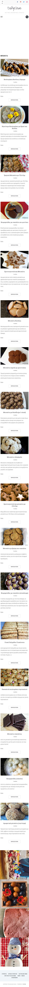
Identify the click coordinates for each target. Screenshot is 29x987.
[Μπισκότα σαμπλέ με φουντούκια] (14, 355)
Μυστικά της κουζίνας (10, 975)
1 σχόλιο (15, 736)
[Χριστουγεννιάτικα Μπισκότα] (14, 259)
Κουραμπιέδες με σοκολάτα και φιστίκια (14, 222)
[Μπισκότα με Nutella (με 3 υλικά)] (14, 400)
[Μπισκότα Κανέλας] (14, 309)
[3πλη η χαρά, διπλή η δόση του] (14, 864)
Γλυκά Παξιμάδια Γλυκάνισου (14, 642)
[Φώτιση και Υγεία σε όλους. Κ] (14, 893)
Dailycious (14, 8)
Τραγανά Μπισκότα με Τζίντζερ (14, 175)
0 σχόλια (15, 82)
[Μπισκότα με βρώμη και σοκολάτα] (14, 536)
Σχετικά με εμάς (23, 974)
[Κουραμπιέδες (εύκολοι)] (14, 766)
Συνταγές (4, 974)
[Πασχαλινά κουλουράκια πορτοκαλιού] (14, 677)
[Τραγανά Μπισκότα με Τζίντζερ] (14, 163)
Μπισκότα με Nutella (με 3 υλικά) (14, 412)
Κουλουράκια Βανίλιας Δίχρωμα (14, 79)
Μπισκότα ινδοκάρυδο (14, 457)
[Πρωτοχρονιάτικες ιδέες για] (14, 952)
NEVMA (24, 984)
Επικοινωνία (14, 977)
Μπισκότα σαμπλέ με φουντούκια (14, 368)
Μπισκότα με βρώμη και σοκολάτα (14, 548)
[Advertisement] (14, 36)
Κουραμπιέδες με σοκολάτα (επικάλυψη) (14, 593)
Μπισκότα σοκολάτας (14, 734)
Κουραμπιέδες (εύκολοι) (14, 779)
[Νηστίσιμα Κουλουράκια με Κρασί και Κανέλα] (14, 114)
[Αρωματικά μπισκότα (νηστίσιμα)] (14, 811)
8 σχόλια (15, 551)
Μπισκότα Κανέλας (14, 321)
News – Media (21, 975)
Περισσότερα (14, 100)
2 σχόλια (15, 459)
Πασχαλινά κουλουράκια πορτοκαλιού (14, 689)
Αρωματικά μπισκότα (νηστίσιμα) (14, 823)
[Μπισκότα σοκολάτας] (14, 722)
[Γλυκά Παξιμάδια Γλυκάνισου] (14, 630)
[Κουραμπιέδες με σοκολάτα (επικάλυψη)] (14, 581)
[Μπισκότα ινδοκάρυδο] (14, 445)
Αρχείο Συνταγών (12, 974)
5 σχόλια (15, 645)
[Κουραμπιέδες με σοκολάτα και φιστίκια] (14, 210)
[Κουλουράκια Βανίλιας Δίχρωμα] (14, 67)
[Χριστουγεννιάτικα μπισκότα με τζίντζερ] (14, 492)
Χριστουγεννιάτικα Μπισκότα (14, 271)
